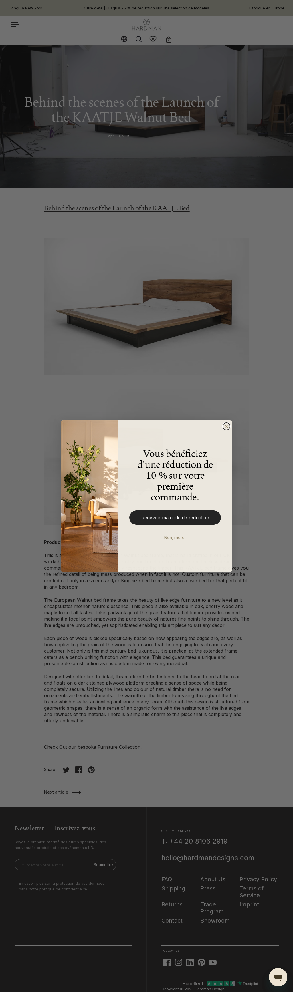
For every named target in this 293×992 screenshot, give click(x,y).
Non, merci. (175, 537)
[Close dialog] (226, 426)
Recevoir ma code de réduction (175, 517)
